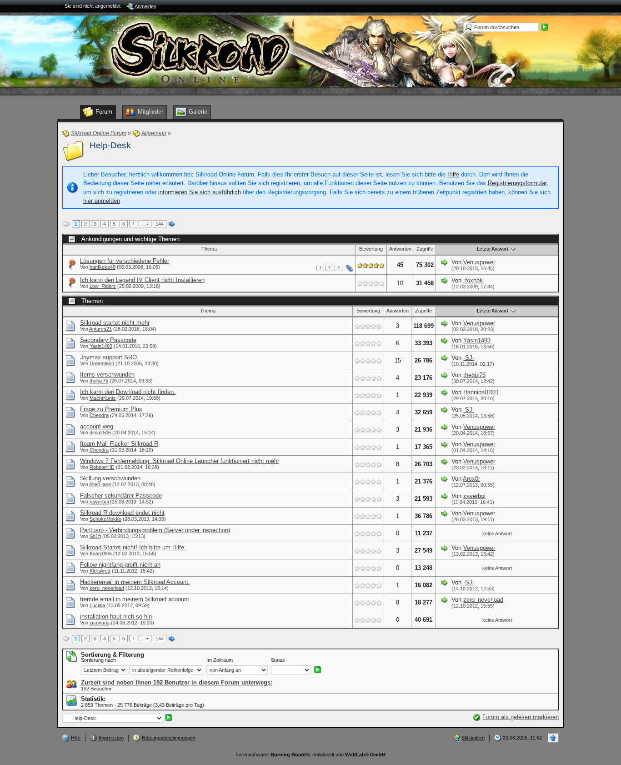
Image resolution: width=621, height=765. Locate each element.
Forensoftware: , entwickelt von (310, 754)
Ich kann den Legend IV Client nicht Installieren (142, 280)
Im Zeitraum (219, 660)
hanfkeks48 (102, 267)
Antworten (400, 249)
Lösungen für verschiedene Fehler (124, 260)
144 (159, 223)
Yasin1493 (101, 346)
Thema (209, 249)
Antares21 (100, 329)
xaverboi (99, 501)
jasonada (100, 622)
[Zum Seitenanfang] (553, 738)
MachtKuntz (103, 398)
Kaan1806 (101, 553)
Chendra (99, 415)
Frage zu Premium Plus (111, 409)
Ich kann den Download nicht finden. (127, 391)
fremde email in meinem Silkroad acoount (134, 599)
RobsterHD (102, 467)
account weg (96, 426)
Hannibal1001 (481, 392)
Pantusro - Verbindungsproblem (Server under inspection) (155, 530)
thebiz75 (99, 380)
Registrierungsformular (517, 183)
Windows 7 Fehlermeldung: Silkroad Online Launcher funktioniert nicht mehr (179, 461)
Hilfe (453, 174)
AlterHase (100, 484)
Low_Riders (103, 286)
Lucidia (97, 605)
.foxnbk (473, 280)
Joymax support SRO (108, 357)
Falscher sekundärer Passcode (121, 495)
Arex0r (471, 478)
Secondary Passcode (108, 340)
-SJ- (468, 357)
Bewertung (371, 249)
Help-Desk (110, 145)
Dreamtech (102, 363)
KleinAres (100, 571)
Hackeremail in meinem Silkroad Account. (135, 582)
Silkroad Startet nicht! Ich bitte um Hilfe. (133, 547)
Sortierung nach (98, 660)
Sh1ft (95, 536)
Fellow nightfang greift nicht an (120, 564)
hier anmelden (101, 200)
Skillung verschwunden (110, 478)
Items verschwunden (107, 374)
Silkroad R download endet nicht (122, 512)
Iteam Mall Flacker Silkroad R (119, 443)
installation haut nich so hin (116, 616)
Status (278, 660)
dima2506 (100, 432)
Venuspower (479, 262)
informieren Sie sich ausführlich (199, 192)
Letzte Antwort (493, 249)
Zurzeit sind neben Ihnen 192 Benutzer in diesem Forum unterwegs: (176, 682)
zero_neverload (107, 588)
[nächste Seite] (171, 224)
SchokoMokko (105, 519)
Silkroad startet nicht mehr (115, 322)
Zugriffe (424, 249)
